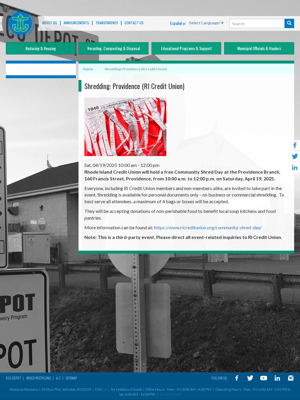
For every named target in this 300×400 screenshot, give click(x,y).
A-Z (58, 377)
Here (106, 389)
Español (176, 23)
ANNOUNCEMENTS (76, 23)
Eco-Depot (13, 377)
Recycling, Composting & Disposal (113, 48)
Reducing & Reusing (40, 48)
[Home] (20, 23)
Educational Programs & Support (186, 48)
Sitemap (71, 377)
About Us (49, 23)
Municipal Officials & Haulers (259, 48)
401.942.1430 (170, 394)
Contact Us (134, 23)
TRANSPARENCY (107, 23)
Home (88, 69)
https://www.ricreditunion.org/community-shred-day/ (208, 227)
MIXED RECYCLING (38, 377)
